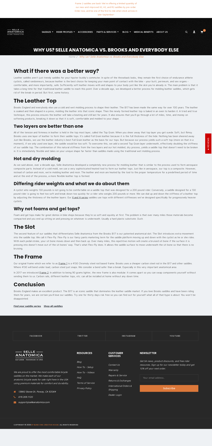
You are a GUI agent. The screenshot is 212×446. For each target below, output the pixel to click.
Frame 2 (44, 272)
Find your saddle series (27, 306)
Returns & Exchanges (119, 380)
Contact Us (114, 364)
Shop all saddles (53, 306)
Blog (79, 361)
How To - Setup (85, 367)
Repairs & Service (117, 375)
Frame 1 (63, 263)
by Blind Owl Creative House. (45, 424)
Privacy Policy (84, 388)
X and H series (80, 197)
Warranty (113, 370)
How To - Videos (85, 372)
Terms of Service (86, 383)
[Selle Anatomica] (15, 32)
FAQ (79, 377)
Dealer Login (115, 395)
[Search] (186, 32)
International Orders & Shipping (120, 388)
